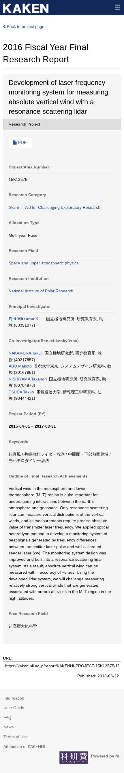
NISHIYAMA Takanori (28, 379)
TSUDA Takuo (21, 392)
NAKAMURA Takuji (25, 353)
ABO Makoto (20, 366)
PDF (22, 142)
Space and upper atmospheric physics (43, 263)
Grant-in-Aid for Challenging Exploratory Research (54, 207)
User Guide (13, 707)
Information (13, 698)
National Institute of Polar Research (41, 291)
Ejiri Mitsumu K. (24, 319)
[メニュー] (117, 7)
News (8, 727)
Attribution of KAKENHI (24, 746)
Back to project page (25, 26)
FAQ (7, 717)
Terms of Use (15, 736)
